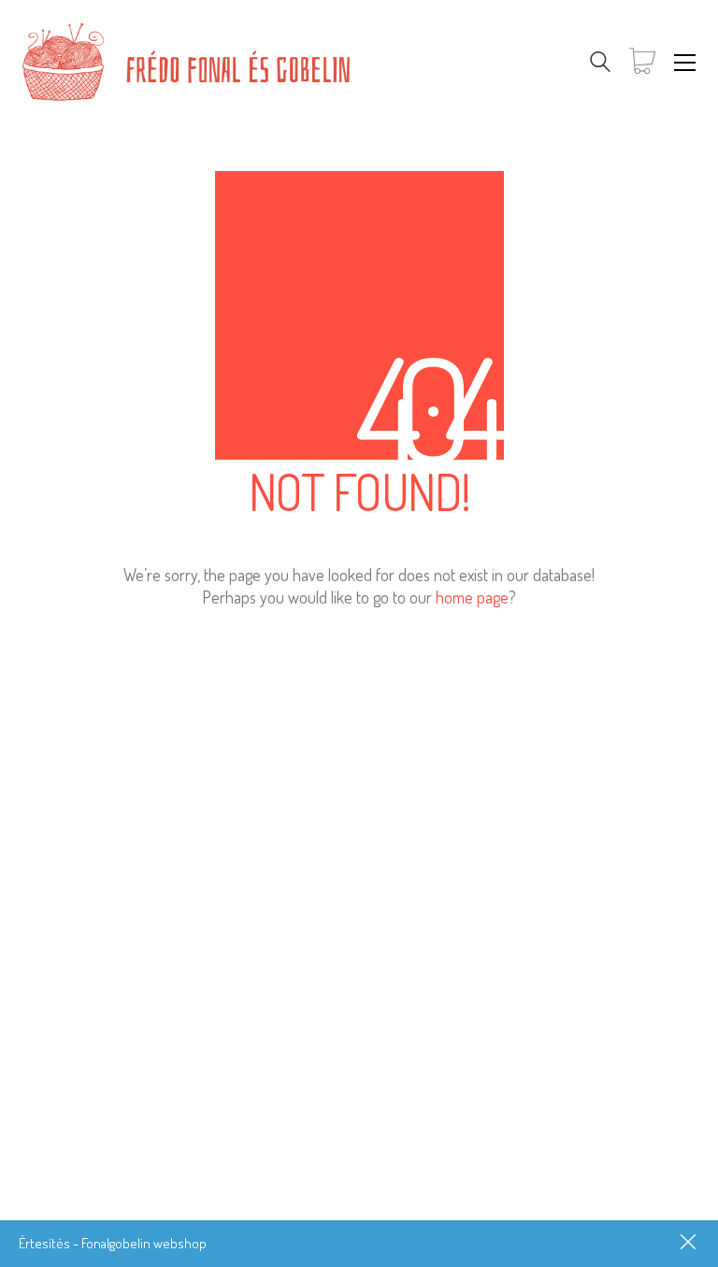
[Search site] (600, 64)
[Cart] (642, 62)
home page (472, 597)
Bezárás (690, 1243)
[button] (685, 63)
